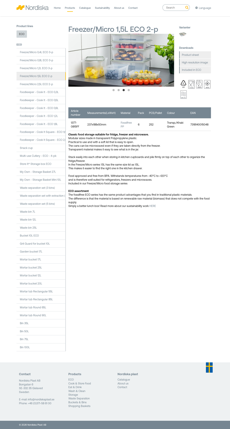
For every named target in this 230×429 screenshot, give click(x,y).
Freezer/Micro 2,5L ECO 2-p (36, 84)
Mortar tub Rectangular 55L (36, 291)
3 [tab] (123, 90)
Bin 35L (24, 323)
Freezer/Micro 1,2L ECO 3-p (36, 68)
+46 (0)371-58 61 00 (39, 403)
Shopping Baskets (79, 405)
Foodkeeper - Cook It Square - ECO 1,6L (43, 131)
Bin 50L (24, 331)
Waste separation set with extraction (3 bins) (43, 195)
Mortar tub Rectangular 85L (36, 299)
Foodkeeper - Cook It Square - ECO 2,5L (43, 139)
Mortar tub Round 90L (33, 315)
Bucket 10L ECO (29, 235)
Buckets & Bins (77, 402)
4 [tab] (128, 90)
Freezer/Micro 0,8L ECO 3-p (36, 60)
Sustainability (102, 7)
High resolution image (195, 62)
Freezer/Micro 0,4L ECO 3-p (36, 52)
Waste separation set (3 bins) (37, 187)
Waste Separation (79, 398)
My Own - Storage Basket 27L (38, 171)
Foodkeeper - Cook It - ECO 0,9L (39, 108)
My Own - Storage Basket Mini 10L (40, 179)
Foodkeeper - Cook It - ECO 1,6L (39, 124)
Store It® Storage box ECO (35, 163)
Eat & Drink (75, 387)
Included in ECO (191, 69)
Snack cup (26, 147)
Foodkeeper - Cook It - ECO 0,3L (39, 92)
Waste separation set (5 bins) (37, 203)
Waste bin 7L (27, 211)
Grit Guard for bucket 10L (35, 243)
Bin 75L (24, 339)
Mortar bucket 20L (31, 283)
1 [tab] (113, 90)
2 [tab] (118, 90)
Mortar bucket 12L (30, 275)
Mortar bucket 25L (31, 267)
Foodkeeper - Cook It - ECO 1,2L (39, 115)
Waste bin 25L (28, 227)
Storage (73, 394)
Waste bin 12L (28, 219)
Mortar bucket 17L (30, 259)
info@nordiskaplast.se (41, 399)
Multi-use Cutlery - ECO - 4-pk (38, 155)
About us (119, 7)
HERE (152, 205)
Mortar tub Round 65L (33, 307)
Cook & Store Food (79, 383)
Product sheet (190, 54)
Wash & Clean (76, 390)
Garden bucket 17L (31, 251)
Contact (133, 7)
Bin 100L (25, 347)
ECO (21, 33)
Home (57, 7)
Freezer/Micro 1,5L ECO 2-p (36, 76)
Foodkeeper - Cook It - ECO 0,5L (39, 100)
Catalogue (85, 7)
